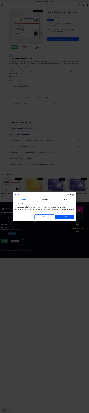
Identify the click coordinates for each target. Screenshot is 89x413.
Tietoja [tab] (65, 199)
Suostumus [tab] (23, 199)
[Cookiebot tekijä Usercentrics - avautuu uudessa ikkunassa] (68, 195)
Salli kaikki (64, 217)
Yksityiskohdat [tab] (44, 199)
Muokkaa (43, 217)
